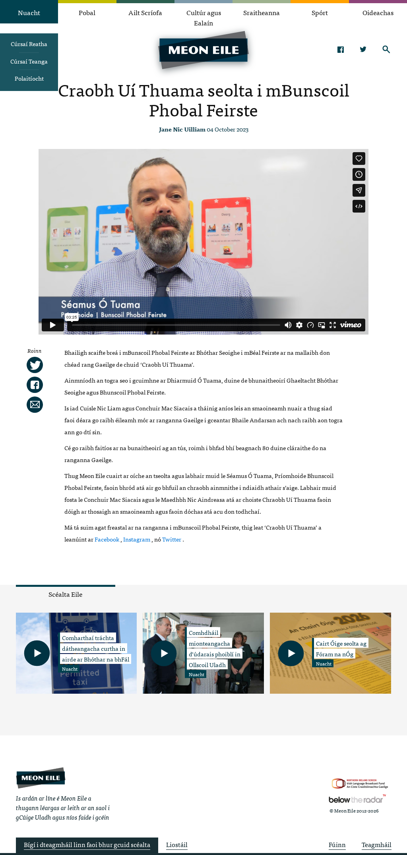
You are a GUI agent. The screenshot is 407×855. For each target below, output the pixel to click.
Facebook (340, 49)
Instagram (136, 539)
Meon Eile (41, 778)
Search (386, 49)
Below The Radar (357, 798)
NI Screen (359, 783)
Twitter (363, 49)
